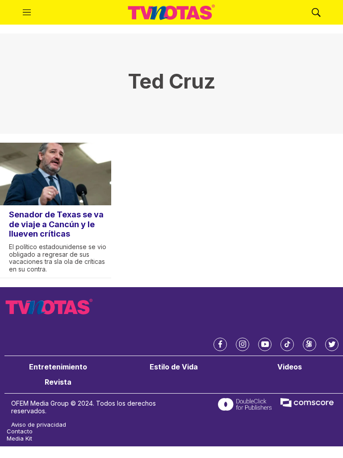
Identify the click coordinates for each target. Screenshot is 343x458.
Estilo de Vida (174, 367)
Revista (58, 382)
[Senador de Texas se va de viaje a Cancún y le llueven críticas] (55, 174)
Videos (289, 367)
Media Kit (19, 438)
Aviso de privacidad (38, 424)
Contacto (20, 431)
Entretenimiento (58, 367)
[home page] (171, 12)
